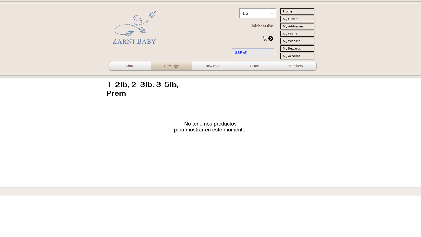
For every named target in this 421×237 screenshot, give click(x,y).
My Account (291, 56)
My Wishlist (291, 41)
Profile (287, 11)
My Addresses (293, 26)
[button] (268, 38)
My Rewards (292, 48)
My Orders (290, 19)
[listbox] (253, 52)
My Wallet (290, 34)
